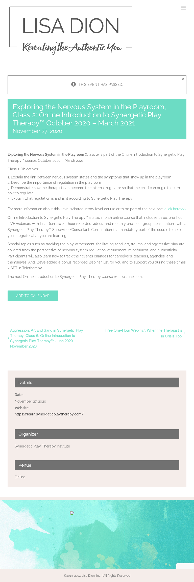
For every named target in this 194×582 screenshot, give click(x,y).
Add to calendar (33, 296)
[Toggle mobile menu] (183, 7)
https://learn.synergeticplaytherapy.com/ (49, 414)
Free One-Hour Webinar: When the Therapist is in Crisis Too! (144, 332)
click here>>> (175, 209)
